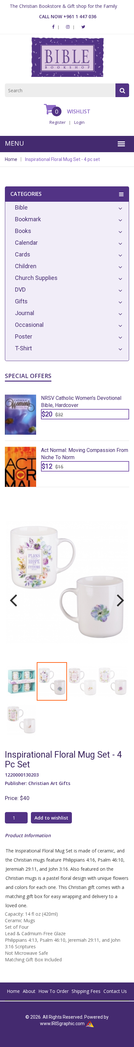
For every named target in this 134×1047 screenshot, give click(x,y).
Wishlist (78, 111)
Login (79, 122)
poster (23, 336)
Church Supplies (36, 277)
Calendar (26, 242)
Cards (22, 254)
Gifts (21, 301)
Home (11, 159)
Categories (26, 193)
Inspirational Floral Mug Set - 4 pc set (62, 159)
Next (118, 595)
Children (25, 266)
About (29, 991)
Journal (24, 313)
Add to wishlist (51, 818)
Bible (21, 207)
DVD (20, 289)
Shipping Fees (86, 991)
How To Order (53, 991)
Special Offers (28, 376)
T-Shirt (23, 348)
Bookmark (28, 219)
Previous (15, 595)
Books (23, 230)
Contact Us (115, 991)
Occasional (29, 324)
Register (57, 122)
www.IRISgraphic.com (62, 1023)
